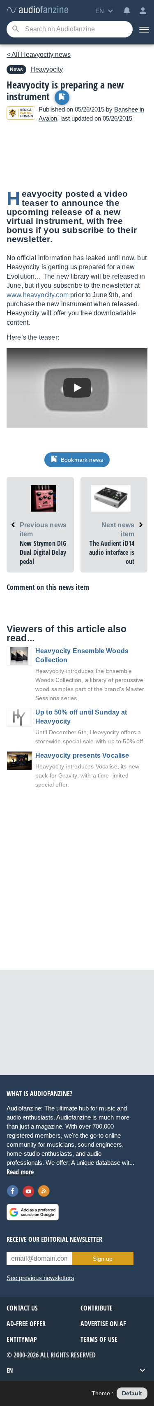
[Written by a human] (21, 114)
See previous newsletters (40, 1277)
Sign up (103, 1258)
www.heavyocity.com (38, 294)
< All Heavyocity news (39, 54)
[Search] (15, 29)
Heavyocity (46, 69)
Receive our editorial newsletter (54, 1239)
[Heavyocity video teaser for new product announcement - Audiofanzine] (37, 10)
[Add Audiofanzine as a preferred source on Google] (33, 1212)
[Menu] (143, 29)
